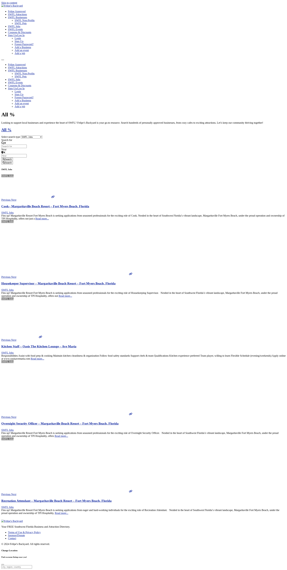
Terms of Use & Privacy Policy (24, 532)
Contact (12, 538)
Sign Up (19, 41)
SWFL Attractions (17, 14)
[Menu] (2, 59)
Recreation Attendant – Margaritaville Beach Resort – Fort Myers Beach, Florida (56, 501)
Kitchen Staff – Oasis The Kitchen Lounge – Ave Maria (38, 346)
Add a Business (23, 47)
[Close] (2, 564)
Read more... (42, 218)
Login (18, 38)
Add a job (20, 53)
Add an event (22, 50)
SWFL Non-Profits (25, 20)
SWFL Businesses (17, 17)
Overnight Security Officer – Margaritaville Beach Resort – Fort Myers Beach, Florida (60, 423)
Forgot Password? (24, 44)
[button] (6, 199)
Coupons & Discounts (19, 32)
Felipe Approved (17, 11)
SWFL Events (15, 29)
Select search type (10, 136)
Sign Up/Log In (16, 35)
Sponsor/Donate (16, 535)
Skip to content (9, 2)
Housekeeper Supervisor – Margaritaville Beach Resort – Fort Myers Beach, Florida (58, 283)
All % (6, 130)
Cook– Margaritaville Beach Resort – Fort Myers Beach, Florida (45, 206)
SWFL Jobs (14, 26)
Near (3, 149)
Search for (6, 140)
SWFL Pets (21, 23)
